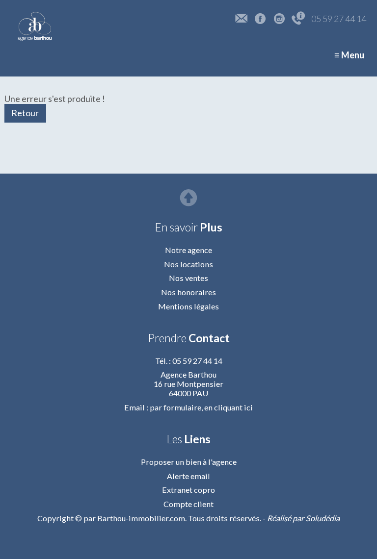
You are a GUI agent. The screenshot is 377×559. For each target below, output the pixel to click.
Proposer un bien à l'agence (189, 461)
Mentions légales (188, 306)
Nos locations (188, 264)
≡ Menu (349, 55)
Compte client (188, 503)
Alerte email (188, 476)
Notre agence (188, 249)
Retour (25, 112)
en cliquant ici (228, 407)
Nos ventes (188, 277)
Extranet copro (188, 489)
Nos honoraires (188, 292)
